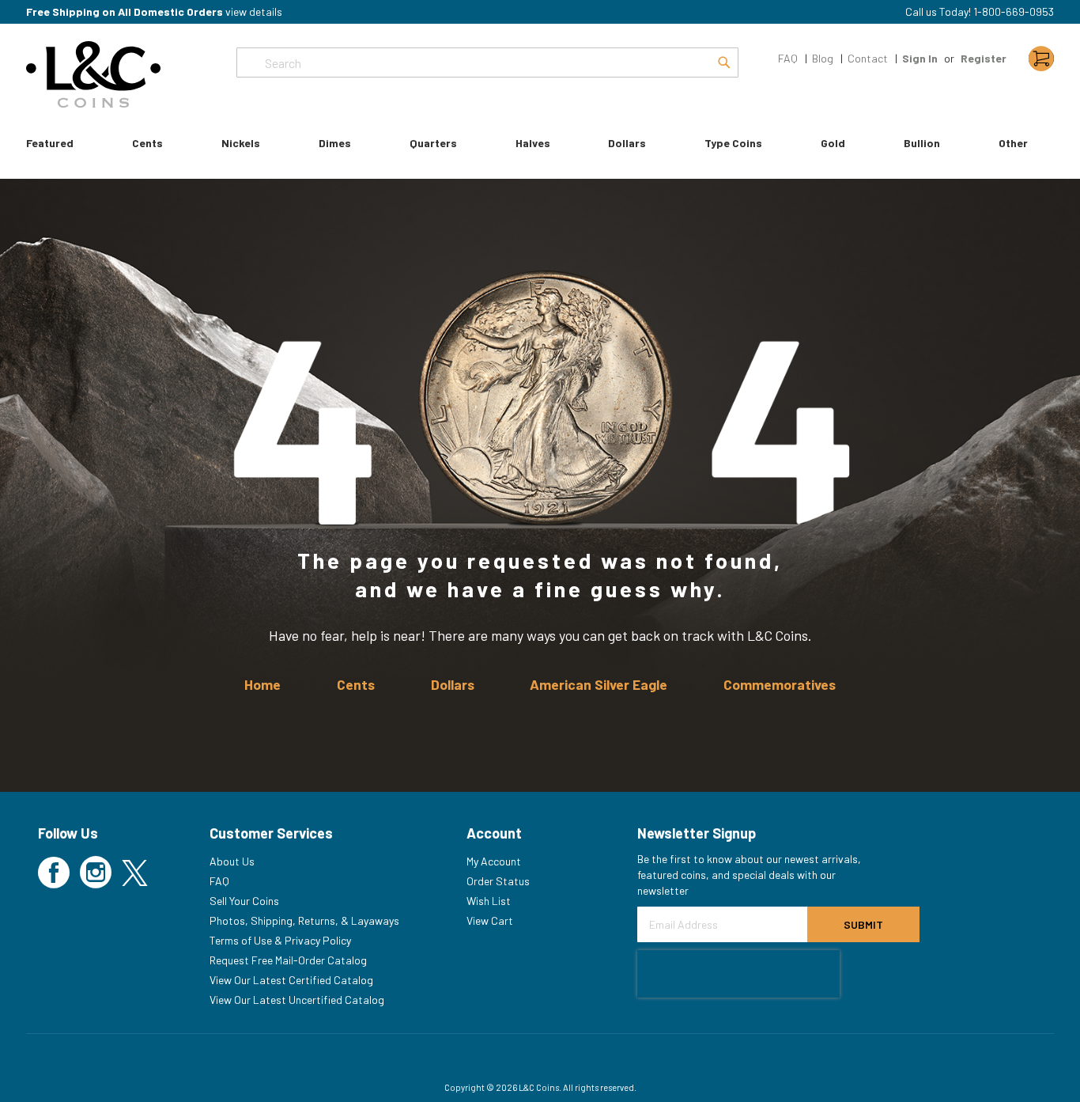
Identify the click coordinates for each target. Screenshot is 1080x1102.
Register (983, 58)
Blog (822, 58)
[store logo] (93, 74)
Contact (868, 58)
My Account (493, 861)
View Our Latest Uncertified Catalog (297, 999)
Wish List (488, 900)
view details (253, 11)
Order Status (498, 881)
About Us (232, 861)
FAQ (788, 58)
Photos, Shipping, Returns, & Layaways (304, 920)
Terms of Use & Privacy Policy (280, 940)
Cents (356, 684)
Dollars (452, 684)
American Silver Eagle (598, 684)
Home (262, 684)
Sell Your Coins (244, 900)
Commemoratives (779, 684)
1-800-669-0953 (1013, 11)
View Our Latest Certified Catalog (291, 979)
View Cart (489, 920)
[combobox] (487, 62)
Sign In (920, 58)
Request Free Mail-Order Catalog (288, 960)
